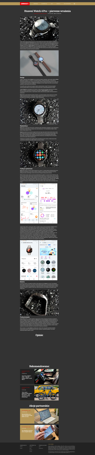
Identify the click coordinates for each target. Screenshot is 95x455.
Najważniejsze (44, 3)
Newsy (41, 13)
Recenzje (45, 13)
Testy (52, 3)
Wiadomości (36, 3)
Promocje (58, 3)
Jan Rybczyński (58, 13)
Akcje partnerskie (67, 3)
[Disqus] (39, 349)
